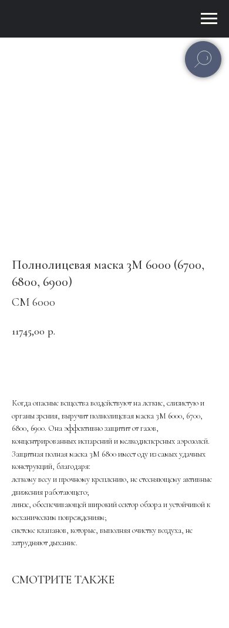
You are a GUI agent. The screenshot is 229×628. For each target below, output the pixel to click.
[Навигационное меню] (209, 19)
